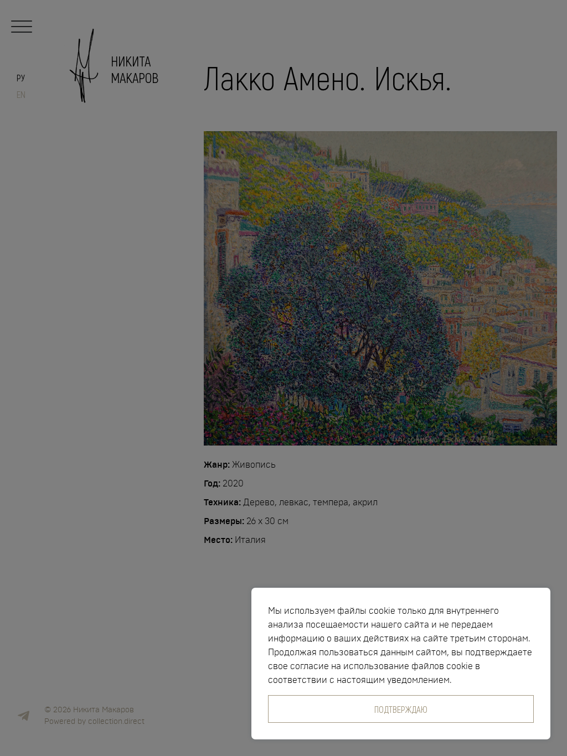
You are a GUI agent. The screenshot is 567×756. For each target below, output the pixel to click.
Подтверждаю (400, 708)
